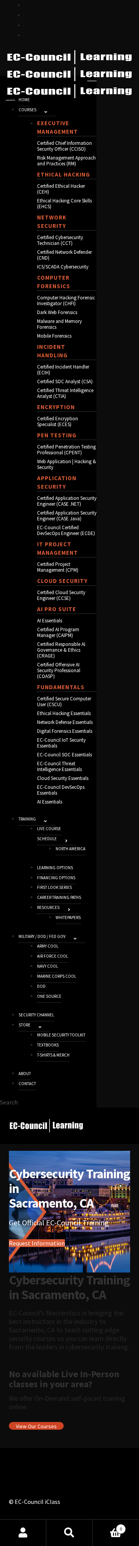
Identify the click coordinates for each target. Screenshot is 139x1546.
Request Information (37, 1243)
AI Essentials (49, 620)
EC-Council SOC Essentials (64, 754)
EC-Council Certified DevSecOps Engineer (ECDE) (66, 530)
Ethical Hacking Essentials (64, 713)
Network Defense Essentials (65, 722)
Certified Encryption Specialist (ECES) (57, 421)
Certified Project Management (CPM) (57, 567)
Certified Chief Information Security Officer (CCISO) (64, 146)
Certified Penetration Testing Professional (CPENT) (66, 449)
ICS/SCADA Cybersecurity (62, 266)
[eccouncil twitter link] (27, 4)
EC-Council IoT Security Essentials (61, 743)
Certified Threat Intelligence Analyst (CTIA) (65, 393)
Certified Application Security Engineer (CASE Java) (67, 516)
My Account (23, 1533)
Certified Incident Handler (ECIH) (63, 370)
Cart (107, 1526)
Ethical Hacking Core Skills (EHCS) (64, 203)
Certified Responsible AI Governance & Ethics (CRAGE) (61, 650)
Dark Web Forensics (57, 312)
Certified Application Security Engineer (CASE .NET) (67, 501)
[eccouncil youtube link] (27, 25)
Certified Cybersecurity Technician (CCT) (60, 240)
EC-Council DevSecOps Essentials (61, 790)
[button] (46, 111)
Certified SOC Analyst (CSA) (65, 381)
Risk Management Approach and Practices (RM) (66, 161)
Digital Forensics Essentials (64, 731)
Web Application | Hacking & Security (66, 464)
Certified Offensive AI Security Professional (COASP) (58, 670)
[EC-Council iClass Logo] (69, 74)
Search (69, 1533)
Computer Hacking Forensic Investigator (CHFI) (66, 300)
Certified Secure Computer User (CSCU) (64, 701)
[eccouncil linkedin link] (27, 35)
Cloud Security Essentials (62, 778)
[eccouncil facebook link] (27, 15)
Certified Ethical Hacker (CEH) (61, 189)
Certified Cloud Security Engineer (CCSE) (61, 595)
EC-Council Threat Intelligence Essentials (59, 766)
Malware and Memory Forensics (59, 324)
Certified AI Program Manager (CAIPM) (58, 632)
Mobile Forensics (54, 336)
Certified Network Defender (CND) (64, 255)
